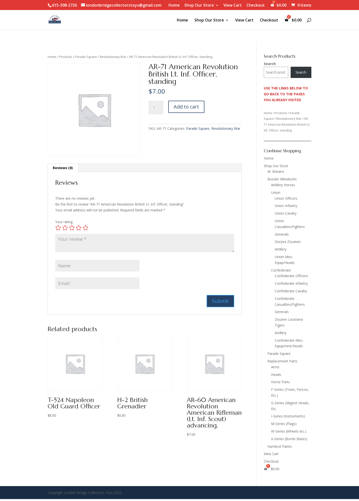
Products (65, 56)
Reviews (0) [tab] (63, 167)
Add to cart (186, 106)
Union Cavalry (285, 213)
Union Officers (286, 198)
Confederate (281, 270)
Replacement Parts (282, 361)
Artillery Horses (283, 185)
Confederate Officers (291, 275)
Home (174, 5)
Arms (275, 367)
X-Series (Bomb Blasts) (289, 438)
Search (270, 63)
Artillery (280, 249)
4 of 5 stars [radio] (79, 228)
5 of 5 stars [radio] (85, 228)
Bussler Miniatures (282, 179)
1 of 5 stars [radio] (58, 228)
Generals (282, 234)
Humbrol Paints (279, 446)
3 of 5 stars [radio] (72, 228)
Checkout (255, 5)
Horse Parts (280, 382)
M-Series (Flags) (283, 423)
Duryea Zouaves (288, 241)
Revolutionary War (113, 56)
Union (275, 192)
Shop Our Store (199, 5)
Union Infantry (286, 205)
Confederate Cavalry (291, 291)
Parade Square (86, 56)
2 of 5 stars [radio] (65, 228)
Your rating (64, 221)
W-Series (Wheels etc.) (288, 431)
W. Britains (275, 171)
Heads (276, 374)
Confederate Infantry (291, 283)
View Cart (232, 5)
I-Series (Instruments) (288, 416)
